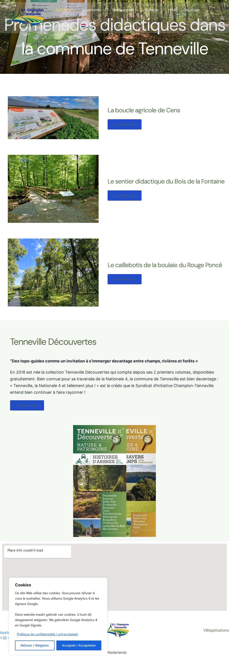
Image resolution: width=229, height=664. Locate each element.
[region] (58, 616)
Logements (91, 10)
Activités (63, 10)
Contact (63, 25)
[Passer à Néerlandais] (83, 25)
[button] (73, 10)
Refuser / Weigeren (35, 645)
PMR (173, 10)
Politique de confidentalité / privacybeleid (47, 634)
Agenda (151, 10)
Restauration (123, 10)
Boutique (191, 10)
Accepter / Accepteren (79, 645)
